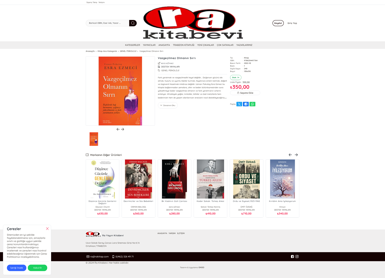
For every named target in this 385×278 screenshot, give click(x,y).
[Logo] (192, 23)
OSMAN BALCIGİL (138, 207)
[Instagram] (297, 257)
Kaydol (278, 23)
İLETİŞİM (181, 233)
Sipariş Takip (91, 2)
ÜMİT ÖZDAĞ (246, 207)
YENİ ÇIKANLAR (205, 45)
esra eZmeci (167, 63)
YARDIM (172, 233)
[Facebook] (292, 257)
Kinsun (282, 207)
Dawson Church (102, 207)
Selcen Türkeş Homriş (210, 207)
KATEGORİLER (132, 45)
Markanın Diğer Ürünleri (105, 155)
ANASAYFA (164, 45)
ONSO (201, 267)
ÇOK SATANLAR (225, 45)
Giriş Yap (292, 23)
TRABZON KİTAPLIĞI (183, 45)
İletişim (102, 2)
